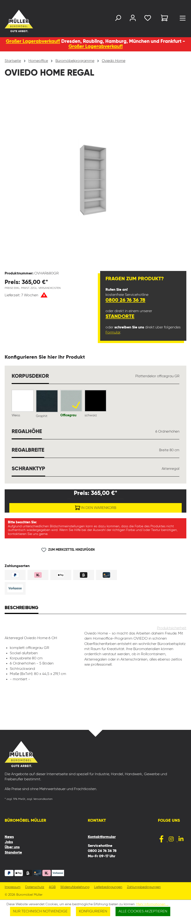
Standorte (120, 316)
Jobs (9, 842)
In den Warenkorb (98, 508)
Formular (113, 332)
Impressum (12, 887)
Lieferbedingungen (108, 887)
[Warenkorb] (164, 18)
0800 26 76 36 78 (125, 300)
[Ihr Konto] (132, 19)
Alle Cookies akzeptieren (143, 911)
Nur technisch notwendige (40, 911)
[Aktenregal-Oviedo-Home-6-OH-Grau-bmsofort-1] (95, 177)
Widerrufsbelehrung (74, 887)
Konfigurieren (93, 911)
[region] (95, 177)
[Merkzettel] (147, 19)
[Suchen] (117, 19)
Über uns (12, 847)
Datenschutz (34, 887)
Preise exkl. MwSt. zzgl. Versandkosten (33, 288)
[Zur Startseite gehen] (10, 21)
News (9, 837)
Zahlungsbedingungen (144, 887)
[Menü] (182, 19)
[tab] (21, 608)
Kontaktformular (102, 837)
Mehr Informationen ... (152, 904)
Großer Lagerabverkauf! (33, 41)
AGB (52, 887)
